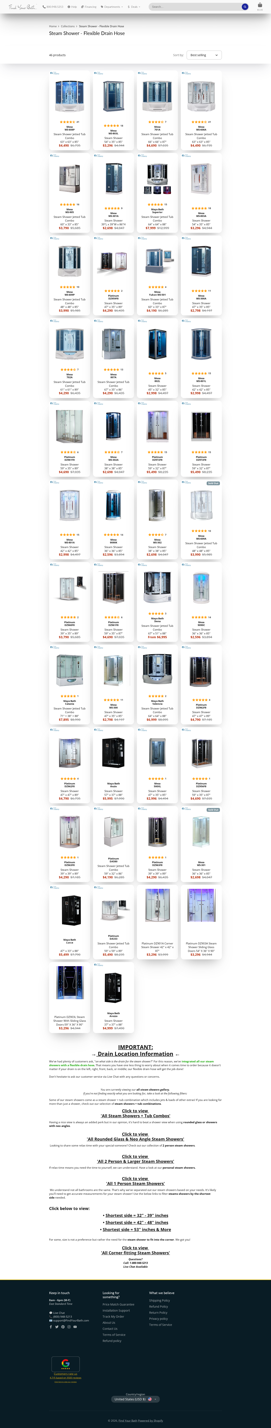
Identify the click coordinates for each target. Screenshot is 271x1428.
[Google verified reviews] (65, 1364)
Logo (22, 6)
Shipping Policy (159, 1300)
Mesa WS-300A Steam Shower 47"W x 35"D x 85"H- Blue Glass (201, 275)
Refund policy (112, 1341)
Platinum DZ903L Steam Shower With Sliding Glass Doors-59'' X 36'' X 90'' (69, 997)
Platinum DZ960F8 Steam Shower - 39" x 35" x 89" (69, 602)
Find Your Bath (128, 1420)
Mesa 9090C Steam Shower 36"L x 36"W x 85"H (201, 602)
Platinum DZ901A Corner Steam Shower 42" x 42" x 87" (157, 922)
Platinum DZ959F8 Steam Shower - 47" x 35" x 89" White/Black (113, 275)
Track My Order (113, 1316)
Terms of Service (114, 1335)
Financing (90, 6)
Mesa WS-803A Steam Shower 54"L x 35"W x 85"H (201, 193)
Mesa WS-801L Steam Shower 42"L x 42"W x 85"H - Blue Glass (201, 358)
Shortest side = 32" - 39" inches (137, 1215)
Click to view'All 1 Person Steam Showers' (135, 1181)
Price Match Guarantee (118, 1304)
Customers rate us (65, 1374)
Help (74, 6)
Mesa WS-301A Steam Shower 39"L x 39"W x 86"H (113, 193)
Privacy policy (158, 1319)
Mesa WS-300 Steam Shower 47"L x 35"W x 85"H (113, 684)
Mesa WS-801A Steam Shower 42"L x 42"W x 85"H (69, 519)
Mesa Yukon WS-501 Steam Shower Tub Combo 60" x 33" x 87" (157, 275)
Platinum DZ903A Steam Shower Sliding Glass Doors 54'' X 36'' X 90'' (201, 922)
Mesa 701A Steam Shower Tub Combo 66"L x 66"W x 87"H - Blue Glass (157, 110)
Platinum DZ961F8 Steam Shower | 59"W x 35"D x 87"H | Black (113, 602)
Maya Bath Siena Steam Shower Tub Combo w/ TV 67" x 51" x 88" (157, 602)
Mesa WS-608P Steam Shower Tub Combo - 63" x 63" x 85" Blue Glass (69, 110)
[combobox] (199, 7)
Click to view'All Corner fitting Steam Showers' (135, 1250)
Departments (112, 6)
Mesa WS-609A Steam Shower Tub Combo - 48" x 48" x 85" (201, 519)
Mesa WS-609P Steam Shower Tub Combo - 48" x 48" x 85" (69, 275)
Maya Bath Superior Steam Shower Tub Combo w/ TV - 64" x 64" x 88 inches (157, 193)
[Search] (245, 7)
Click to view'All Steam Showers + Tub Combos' (135, 1113)
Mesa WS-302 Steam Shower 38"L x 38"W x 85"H (157, 519)
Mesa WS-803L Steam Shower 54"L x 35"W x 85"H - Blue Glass (113, 110)
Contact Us (110, 1329)
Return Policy (158, 1312)
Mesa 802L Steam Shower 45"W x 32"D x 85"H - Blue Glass (157, 358)
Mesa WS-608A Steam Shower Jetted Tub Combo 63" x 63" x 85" (201, 110)
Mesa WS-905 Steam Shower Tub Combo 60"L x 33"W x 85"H (69, 193)
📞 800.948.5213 (52, 6)
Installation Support (116, 1310)
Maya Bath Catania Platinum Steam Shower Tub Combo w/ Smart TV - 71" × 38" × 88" (69, 684)
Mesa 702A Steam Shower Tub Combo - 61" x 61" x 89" (69, 358)
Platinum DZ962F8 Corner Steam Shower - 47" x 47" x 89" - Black (201, 684)
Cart (260, 7)
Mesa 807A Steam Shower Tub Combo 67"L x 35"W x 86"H (113, 358)
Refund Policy (158, 1306)
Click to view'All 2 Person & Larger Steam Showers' (135, 1159)
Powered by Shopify (150, 1420)
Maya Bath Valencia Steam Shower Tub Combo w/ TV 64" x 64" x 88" (157, 684)
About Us (109, 1322)
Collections (68, 26)
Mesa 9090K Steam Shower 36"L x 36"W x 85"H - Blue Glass (113, 519)
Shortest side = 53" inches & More (137, 1229)
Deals (134, 6)
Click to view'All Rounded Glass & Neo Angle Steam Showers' (135, 1136)
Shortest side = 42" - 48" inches (137, 1222)
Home (53, 26)
